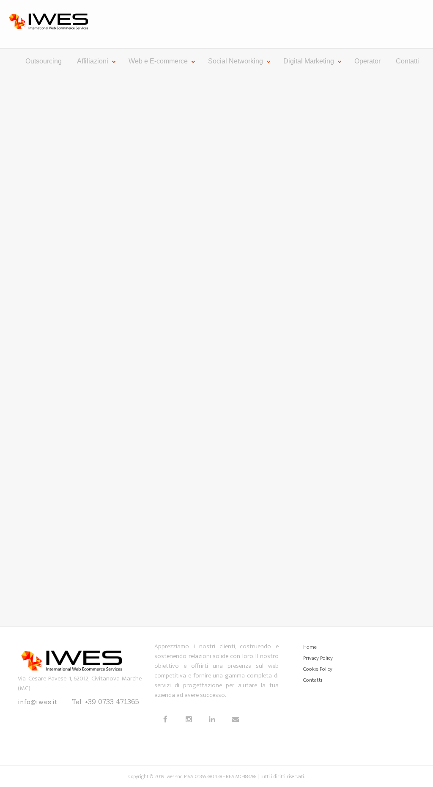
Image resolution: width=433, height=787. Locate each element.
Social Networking (235, 61)
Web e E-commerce (158, 61)
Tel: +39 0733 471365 (105, 702)
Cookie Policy (317, 669)
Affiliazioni (92, 61)
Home (310, 647)
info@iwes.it (37, 702)
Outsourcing (43, 61)
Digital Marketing (308, 61)
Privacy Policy (318, 658)
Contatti (407, 61)
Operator (367, 61)
